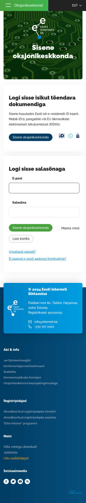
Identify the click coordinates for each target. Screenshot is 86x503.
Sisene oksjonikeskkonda (31, 137)
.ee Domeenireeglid (17, 360)
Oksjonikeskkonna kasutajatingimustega (31, 383)
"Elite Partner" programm (20, 423)
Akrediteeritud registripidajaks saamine (30, 417)
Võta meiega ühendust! (20, 447)
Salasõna (19, 202)
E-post (17, 178)
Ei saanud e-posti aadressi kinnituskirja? (37, 259)
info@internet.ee (46, 322)
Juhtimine (10, 452)
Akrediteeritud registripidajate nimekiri (30, 411)
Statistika (10, 371)
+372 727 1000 (44, 326)
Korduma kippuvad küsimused (24, 366)
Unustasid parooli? (22, 251)
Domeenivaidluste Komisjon (22, 377)
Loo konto (21, 239)
